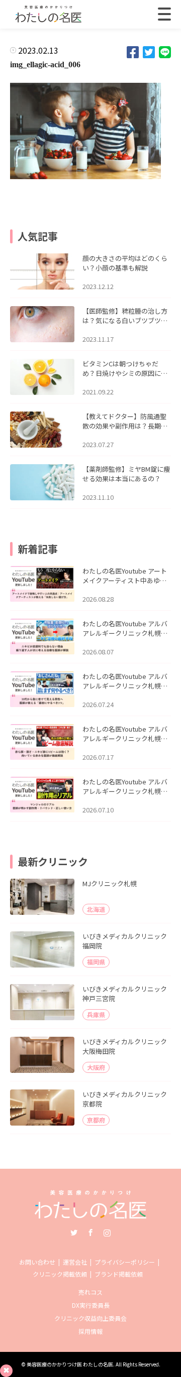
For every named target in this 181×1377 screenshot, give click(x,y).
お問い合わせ (37, 1262)
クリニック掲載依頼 (60, 1274)
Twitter (73, 1232)
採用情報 (90, 1331)
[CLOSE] (164, 14)
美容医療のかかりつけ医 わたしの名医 (70, 1364)
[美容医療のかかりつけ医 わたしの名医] (90, 1215)
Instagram (107, 1232)
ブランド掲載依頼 (119, 1274)
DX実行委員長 (91, 1305)
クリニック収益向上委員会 (90, 1318)
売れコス (90, 1292)
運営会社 (75, 1262)
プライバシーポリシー (125, 1262)
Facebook (90, 1232)
